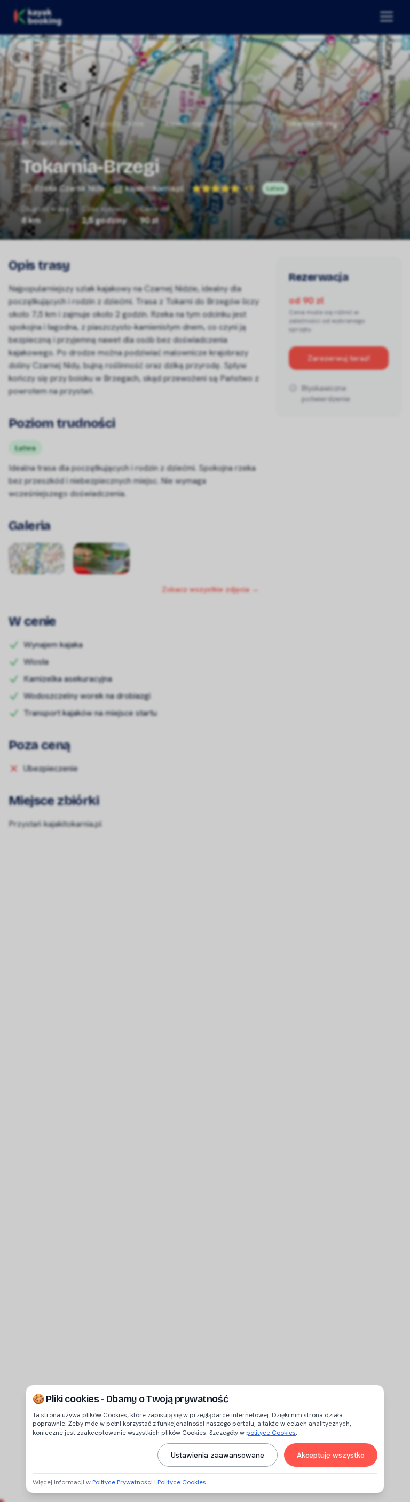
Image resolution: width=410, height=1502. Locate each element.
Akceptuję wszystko (331, 1455)
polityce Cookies (271, 1432)
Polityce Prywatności (122, 1482)
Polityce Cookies (181, 1482)
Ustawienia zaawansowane (217, 1455)
